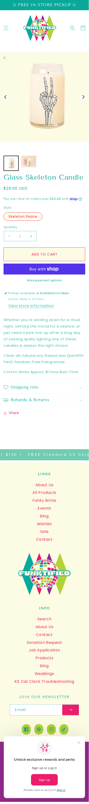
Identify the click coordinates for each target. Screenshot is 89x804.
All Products (44, 492)
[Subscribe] (70, 710)
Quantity (10, 227)
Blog (44, 516)
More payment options (44, 280)
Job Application (44, 650)
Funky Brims (44, 500)
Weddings (44, 673)
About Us (44, 485)
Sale (44, 531)
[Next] (83, 97)
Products (44, 658)
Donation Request (44, 642)
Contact (44, 539)
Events (44, 508)
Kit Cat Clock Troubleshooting (44, 681)
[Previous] (5, 97)
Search (44, 619)
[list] (44, 96)
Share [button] (14, 412)
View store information (31, 305)
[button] (6, 28)
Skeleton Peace (23, 216)
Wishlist (44, 524)
